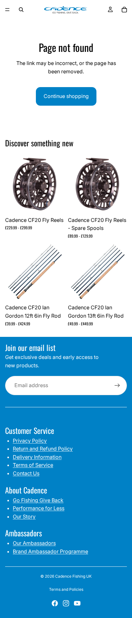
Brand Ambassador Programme (50, 551)
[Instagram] (66, 603)
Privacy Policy (30, 440)
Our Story (24, 516)
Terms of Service (33, 465)
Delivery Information (37, 457)
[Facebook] (55, 603)
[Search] (21, 10)
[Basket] (124, 10)
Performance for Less (38, 508)
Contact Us (26, 473)
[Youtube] (77, 603)
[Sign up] (117, 385)
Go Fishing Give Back (38, 500)
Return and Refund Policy (43, 448)
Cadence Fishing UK (73, 576)
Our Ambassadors (34, 543)
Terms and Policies (66, 589)
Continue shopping (66, 96)
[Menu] (7, 9)
